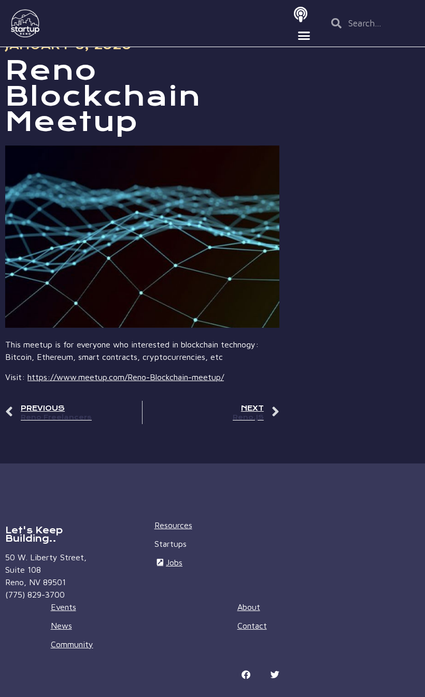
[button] (304, 35)
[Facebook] (246, 675)
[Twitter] (275, 675)
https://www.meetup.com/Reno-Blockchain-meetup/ (125, 377)
